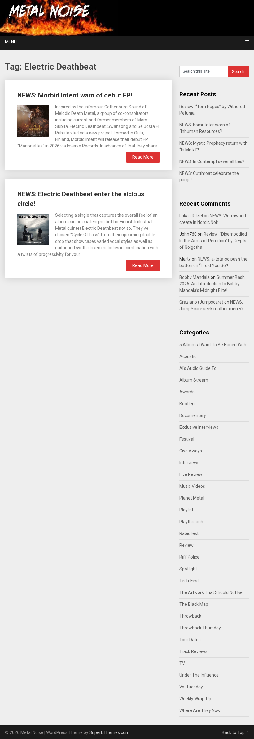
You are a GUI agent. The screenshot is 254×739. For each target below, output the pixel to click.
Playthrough (191, 521)
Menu (11, 41)
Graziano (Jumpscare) (201, 302)
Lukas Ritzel (191, 215)
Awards (187, 391)
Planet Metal (191, 498)
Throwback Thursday (200, 627)
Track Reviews (193, 651)
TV (182, 663)
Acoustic (187, 356)
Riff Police (189, 557)
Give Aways (190, 450)
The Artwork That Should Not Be (211, 592)
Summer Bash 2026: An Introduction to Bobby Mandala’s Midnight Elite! (212, 284)
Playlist (186, 509)
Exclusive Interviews (198, 427)
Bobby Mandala (194, 277)
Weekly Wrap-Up (195, 698)
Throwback (190, 616)
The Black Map (193, 604)
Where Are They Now (200, 710)
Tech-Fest (189, 580)
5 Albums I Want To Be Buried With (212, 344)
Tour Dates (190, 639)
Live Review (190, 474)
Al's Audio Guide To (198, 368)
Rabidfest (189, 533)
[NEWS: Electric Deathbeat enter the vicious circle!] (33, 228)
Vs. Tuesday (191, 686)
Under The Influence (199, 675)
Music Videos (192, 486)
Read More (143, 157)
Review (186, 545)
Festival (186, 439)
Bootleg (187, 403)
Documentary (192, 415)
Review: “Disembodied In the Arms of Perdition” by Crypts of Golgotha (213, 241)
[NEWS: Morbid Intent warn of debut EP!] (33, 120)
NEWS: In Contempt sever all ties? (211, 161)
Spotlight (188, 568)
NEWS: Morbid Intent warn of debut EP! (74, 95)
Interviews (189, 462)
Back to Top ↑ (235, 732)
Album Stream (193, 380)
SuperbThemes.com (109, 732)
